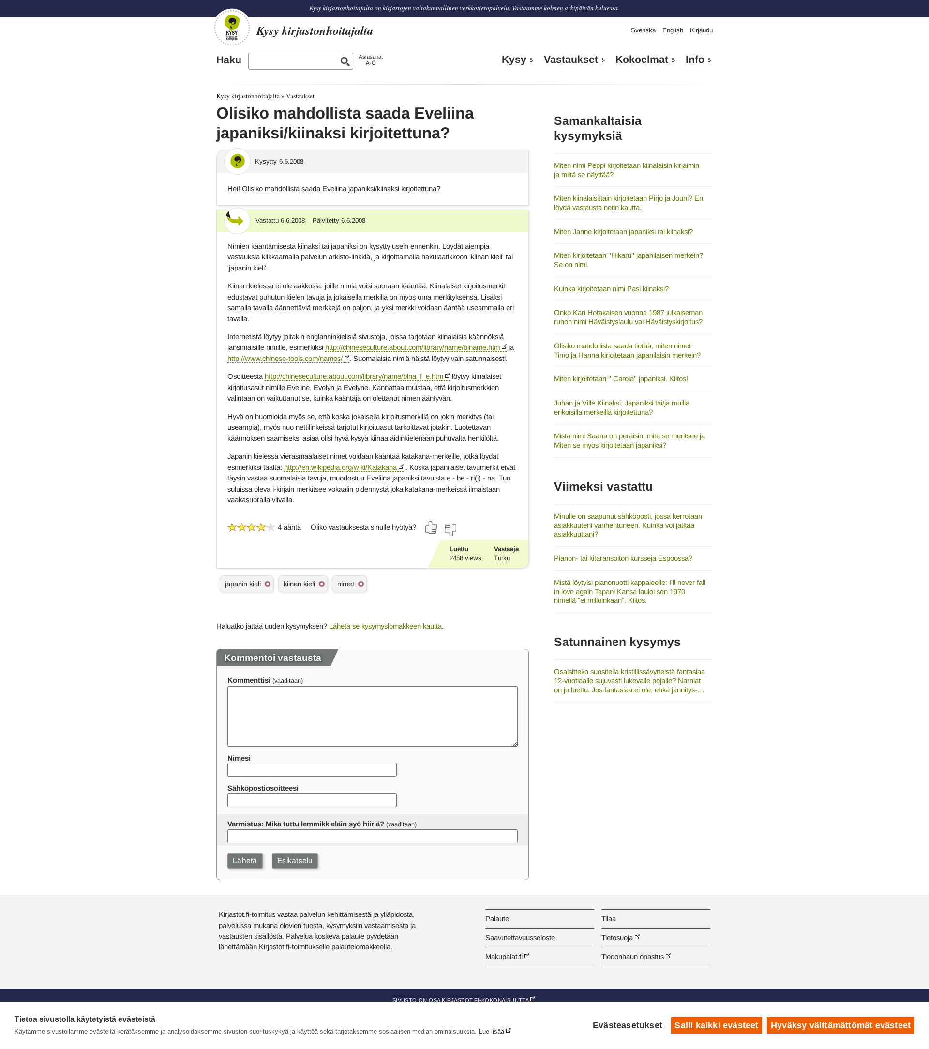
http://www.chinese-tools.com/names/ (285, 358)
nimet (345, 584)
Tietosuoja (617, 937)
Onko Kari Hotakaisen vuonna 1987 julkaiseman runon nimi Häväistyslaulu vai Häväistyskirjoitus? (628, 317)
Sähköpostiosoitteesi (263, 788)
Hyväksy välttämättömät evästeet (841, 1025)
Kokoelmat (641, 59)
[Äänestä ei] (450, 530)
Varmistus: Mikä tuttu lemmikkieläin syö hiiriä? (305, 824)
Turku (502, 558)
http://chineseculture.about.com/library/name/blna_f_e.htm (354, 376)
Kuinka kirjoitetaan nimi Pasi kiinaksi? (611, 289)
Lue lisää (491, 1031)
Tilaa (608, 918)
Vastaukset (571, 59)
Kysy (514, 59)
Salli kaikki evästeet (716, 1025)
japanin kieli (243, 584)
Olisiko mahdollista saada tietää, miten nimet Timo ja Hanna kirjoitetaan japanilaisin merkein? (627, 350)
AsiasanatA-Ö (371, 60)
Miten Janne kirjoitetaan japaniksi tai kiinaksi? (623, 231)
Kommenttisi (248, 680)
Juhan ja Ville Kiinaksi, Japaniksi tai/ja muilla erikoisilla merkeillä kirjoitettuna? (621, 407)
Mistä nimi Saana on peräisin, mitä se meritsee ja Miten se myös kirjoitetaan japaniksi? (629, 440)
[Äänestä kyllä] (431, 527)
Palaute (497, 918)
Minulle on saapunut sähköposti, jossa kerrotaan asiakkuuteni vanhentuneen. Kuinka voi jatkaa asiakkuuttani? (628, 525)
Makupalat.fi (504, 956)
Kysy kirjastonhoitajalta (248, 95)
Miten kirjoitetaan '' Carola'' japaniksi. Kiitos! (621, 379)
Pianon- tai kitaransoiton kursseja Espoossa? (623, 558)
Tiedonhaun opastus (632, 956)
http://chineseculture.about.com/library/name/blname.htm (412, 347)
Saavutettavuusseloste (520, 937)
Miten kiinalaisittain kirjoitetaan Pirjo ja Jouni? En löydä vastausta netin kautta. (628, 202)
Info (695, 59)
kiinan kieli (299, 584)
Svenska (643, 30)
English (672, 30)
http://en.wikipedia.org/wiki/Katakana (340, 467)
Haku (228, 60)
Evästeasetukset (627, 1025)
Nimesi (239, 758)
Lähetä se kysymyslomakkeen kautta (385, 626)
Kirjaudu (701, 30)
